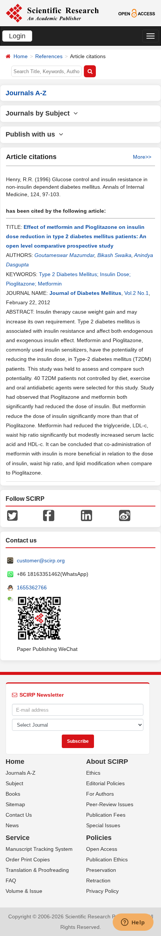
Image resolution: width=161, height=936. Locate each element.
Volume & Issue (24, 891)
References (49, 56)
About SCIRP (107, 761)
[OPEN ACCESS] (136, 13)
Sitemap (15, 804)
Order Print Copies (28, 859)
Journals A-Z (21, 773)
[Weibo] (124, 515)
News (12, 825)
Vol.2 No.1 (136, 293)
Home (20, 56)
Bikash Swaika (114, 255)
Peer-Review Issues (109, 804)
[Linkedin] (86, 515)
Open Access (101, 849)
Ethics (93, 773)
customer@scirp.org (41, 560)
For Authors (100, 794)
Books (13, 794)
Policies (99, 837)
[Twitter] (12, 515)
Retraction (98, 880)
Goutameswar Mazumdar (64, 255)
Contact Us (19, 815)
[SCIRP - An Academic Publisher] (52, 13)
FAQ (11, 880)
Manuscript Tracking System (39, 849)
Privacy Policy (102, 891)
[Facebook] (48, 515)
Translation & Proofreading (37, 870)
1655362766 (32, 587)
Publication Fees (105, 815)
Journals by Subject (39, 113)
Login (17, 36)
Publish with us (32, 134)
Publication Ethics (107, 859)
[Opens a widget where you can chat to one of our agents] (133, 922)
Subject (14, 783)
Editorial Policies (105, 783)
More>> (142, 157)
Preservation (101, 870)
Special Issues (103, 825)
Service (18, 837)
